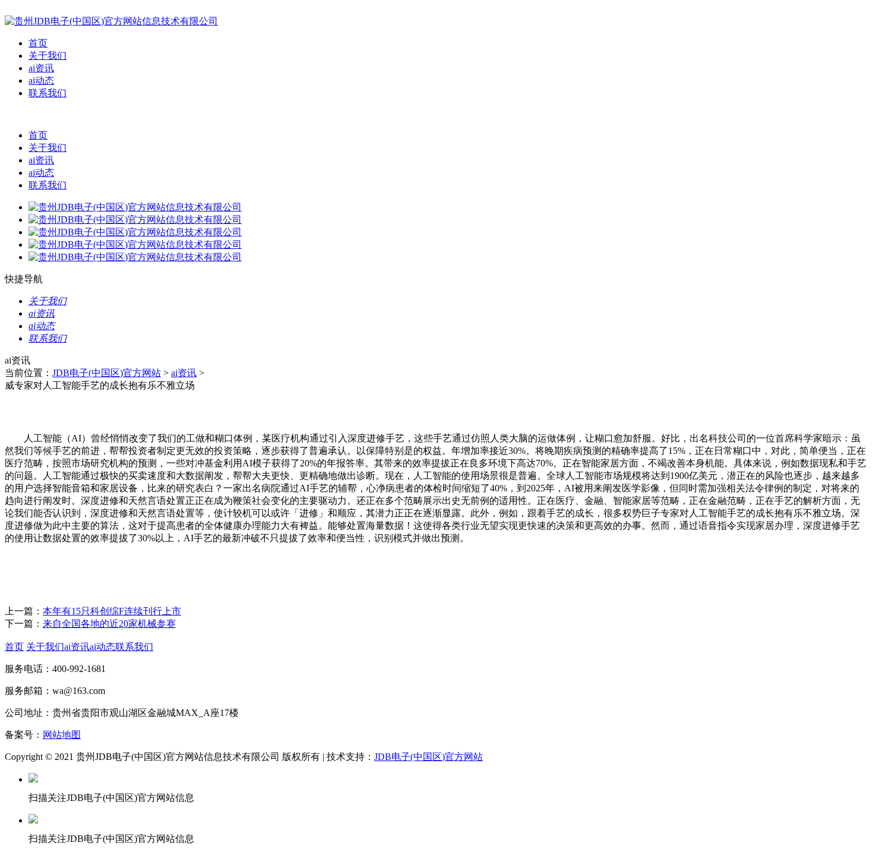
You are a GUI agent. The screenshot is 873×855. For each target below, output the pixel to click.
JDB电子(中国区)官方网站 (106, 373)
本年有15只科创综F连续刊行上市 (112, 611)
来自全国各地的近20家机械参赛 (109, 624)
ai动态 (41, 80)
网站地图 (62, 735)
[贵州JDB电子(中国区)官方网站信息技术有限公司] (111, 21)
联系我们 (48, 93)
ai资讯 (41, 68)
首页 (38, 43)
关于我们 (48, 56)
